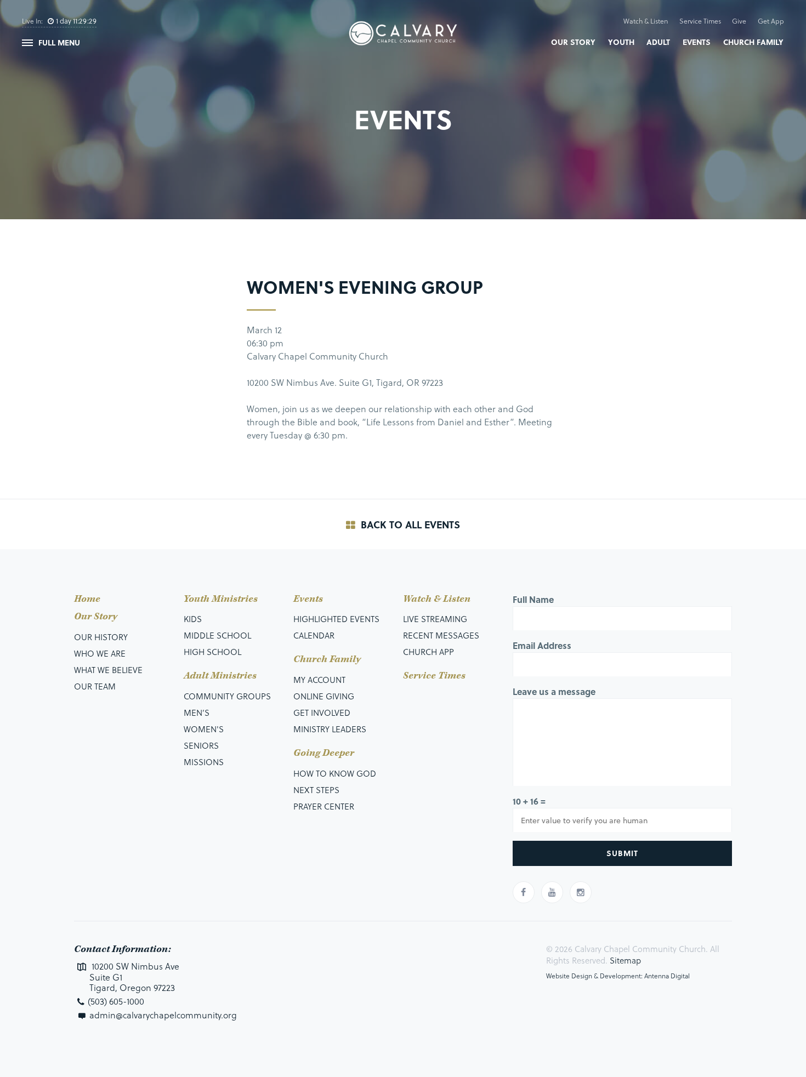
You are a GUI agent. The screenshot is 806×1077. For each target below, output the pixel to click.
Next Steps (316, 790)
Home (87, 599)
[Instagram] (581, 892)
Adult (658, 42)
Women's (204, 729)
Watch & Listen (645, 21)
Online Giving (323, 696)
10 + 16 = (529, 801)
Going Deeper (323, 753)
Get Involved (321, 712)
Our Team (95, 686)
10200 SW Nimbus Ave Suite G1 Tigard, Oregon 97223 (134, 977)
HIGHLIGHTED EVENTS (336, 619)
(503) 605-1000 (116, 1001)
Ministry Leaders (329, 729)
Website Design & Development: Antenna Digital (618, 976)
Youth (621, 42)
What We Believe (108, 670)
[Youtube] (552, 892)
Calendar (313, 635)
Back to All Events (409, 524)
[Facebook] (524, 892)
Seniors (201, 745)
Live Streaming (435, 619)
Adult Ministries (220, 676)
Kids (193, 619)
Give (739, 21)
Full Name (533, 599)
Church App (428, 652)
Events (697, 42)
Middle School (217, 635)
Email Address (542, 645)
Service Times (700, 21)
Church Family (753, 42)
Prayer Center (323, 806)
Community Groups (227, 696)
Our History (101, 637)
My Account (319, 680)
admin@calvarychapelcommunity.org (163, 1015)
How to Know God (334, 773)
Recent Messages (441, 635)
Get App (771, 21)
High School (212, 652)
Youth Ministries (221, 599)
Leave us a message (554, 691)
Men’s (196, 712)
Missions (204, 762)
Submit (622, 853)
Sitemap (625, 960)
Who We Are (100, 653)
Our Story (573, 42)
